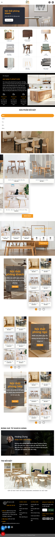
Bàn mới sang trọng (46, 270)
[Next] (51, 443)
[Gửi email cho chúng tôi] (12, 527)
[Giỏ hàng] (53, 2)
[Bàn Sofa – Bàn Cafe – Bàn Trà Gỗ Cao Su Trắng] (46, 296)
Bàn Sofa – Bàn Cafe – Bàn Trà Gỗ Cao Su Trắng (16, 209)
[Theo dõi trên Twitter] (8, 527)
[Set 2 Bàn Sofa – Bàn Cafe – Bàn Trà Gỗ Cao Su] (34, 296)
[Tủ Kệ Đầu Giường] (34, 263)
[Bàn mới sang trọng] (46, 263)
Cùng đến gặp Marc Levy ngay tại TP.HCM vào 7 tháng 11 (29, 490)
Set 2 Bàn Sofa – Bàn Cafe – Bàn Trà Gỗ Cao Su (26, 237)
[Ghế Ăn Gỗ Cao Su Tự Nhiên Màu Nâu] (34, 280)
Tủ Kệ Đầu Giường (34, 270)
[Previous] (4, 443)
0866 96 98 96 (11, 505)
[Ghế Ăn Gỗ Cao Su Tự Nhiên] (46, 280)
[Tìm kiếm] (49, 2)
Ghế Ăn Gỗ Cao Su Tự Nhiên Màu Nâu (16, 179)
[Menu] (2, 2)
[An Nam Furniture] (27, 2)
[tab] (27, 115)
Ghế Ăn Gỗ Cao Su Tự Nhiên (42, 179)
